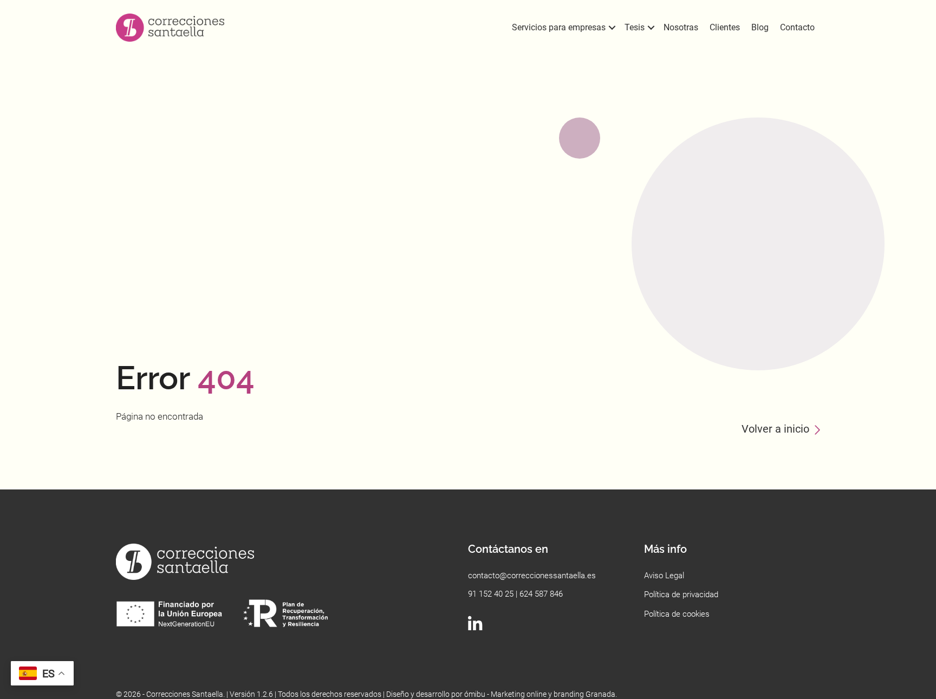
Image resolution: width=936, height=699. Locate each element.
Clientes (725, 27)
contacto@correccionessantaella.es (532, 575)
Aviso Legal (664, 575)
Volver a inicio (775, 428)
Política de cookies (677, 614)
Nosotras (681, 27)
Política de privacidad (681, 594)
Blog (760, 27)
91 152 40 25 (491, 594)
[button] (612, 28)
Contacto (797, 27)
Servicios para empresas (559, 27)
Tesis (635, 27)
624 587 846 (541, 594)
